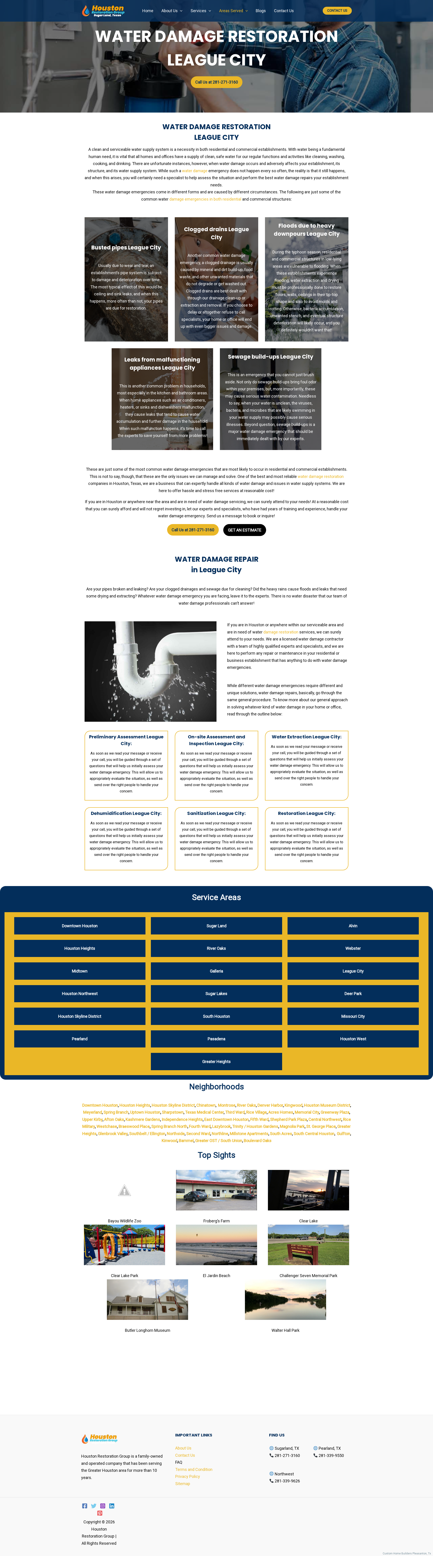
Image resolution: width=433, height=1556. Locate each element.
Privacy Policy (187, 1476)
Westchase (107, 1126)
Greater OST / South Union (218, 1140)
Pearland (80, 1038)
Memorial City (307, 1112)
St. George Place (321, 1126)
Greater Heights (216, 1061)
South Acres (281, 1133)
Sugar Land (216, 925)
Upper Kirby (92, 1119)
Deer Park (353, 993)
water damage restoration (321, 476)
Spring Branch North (169, 1126)
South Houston (216, 1016)
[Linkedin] (112, 1506)
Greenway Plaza (335, 1112)
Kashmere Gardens (143, 1119)
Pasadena (216, 1038)
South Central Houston (314, 1133)
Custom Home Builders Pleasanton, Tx (408, 1553)
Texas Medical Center (204, 1112)
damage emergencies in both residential (205, 199)
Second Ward (198, 1133)
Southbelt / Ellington (147, 1133)
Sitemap (182, 1483)
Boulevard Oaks (258, 1140)
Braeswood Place (134, 1126)
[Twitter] (94, 1506)
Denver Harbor (270, 1105)
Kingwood (293, 1105)
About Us (169, 10)
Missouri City (353, 1016)
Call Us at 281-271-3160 (216, 82)
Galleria (216, 971)
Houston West (353, 1038)
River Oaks (216, 948)
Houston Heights (79, 948)
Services (198, 10)
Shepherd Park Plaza (288, 1119)
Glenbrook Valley (113, 1133)
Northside (175, 1133)
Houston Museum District (327, 1105)
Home (147, 10)
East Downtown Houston (226, 1119)
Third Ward (235, 1112)
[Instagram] (103, 1506)
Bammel (186, 1140)
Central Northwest (325, 1119)
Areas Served (231, 10)
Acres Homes (280, 1112)
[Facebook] (85, 1506)
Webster (353, 948)
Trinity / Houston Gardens (255, 1126)
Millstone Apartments (249, 1133)
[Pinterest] (100, 1513)
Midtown (80, 971)
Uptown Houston (145, 1112)
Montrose (226, 1105)
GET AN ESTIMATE (244, 530)
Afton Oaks (114, 1119)
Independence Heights (182, 1119)
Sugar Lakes (216, 993)
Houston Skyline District (79, 1016)
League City (353, 971)
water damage (194, 170)
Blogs (261, 10)
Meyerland (92, 1112)
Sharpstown (173, 1112)
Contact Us (284, 10)
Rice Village (256, 1112)
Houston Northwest (80, 993)
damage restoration (280, 632)
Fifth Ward (259, 1119)
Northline (220, 1133)
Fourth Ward (200, 1126)
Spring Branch (116, 1112)
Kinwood (169, 1140)
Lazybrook (221, 1126)
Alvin (353, 925)
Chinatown (206, 1105)
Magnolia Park (292, 1126)
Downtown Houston (80, 925)
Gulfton (343, 1133)
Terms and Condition (193, 1469)
